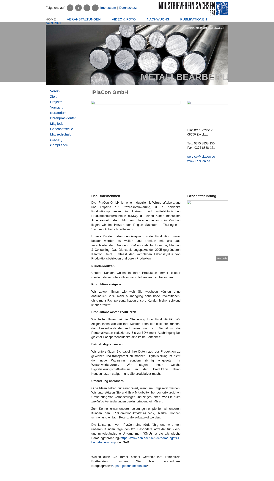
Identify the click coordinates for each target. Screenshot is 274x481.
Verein (55, 91)
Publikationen (193, 19)
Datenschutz (128, 7)
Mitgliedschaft (60, 134)
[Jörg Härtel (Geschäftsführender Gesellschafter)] (208, 230)
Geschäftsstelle (61, 129)
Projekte (56, 102)
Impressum (108, 7)
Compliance (59, 145)
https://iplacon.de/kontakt (129, 466)
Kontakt (53, 23)
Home (51, 19)
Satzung (56, 140)
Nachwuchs (158, 19)
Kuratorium (58, 113)
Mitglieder (57, 123)
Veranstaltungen (84, 19)
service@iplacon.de (201, 156)
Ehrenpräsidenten (63, 118)
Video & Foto (124, 19)
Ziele (53, 96)
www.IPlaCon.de (198, 161)
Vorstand (56, 107)
